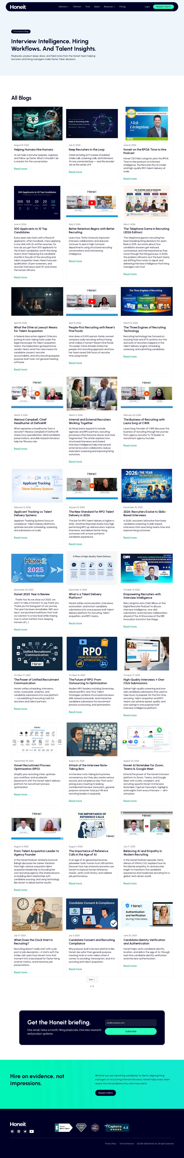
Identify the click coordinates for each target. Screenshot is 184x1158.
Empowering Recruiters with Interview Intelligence (142, 595)
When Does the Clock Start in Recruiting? (33, 941)
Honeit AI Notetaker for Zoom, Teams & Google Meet (144, 767)
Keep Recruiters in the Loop (87, 149)
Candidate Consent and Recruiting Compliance (92, 941)
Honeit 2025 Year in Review (32, 594)
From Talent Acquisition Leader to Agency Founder (36, 852)
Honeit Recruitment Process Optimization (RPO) (32, 767)
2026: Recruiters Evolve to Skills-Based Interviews (145, 513)
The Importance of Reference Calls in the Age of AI (88, 852)
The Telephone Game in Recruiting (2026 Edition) (146, 230)
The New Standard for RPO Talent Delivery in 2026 (91, 513)
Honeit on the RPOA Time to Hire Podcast (145, 151)
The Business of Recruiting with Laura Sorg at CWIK (144, 421)
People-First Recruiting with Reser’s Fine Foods (92, 329)
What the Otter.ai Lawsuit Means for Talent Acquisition (35, 329)
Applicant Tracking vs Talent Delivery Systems (33, 513)
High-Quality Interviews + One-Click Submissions (144, 681)
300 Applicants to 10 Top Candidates (30, 230)
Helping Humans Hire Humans (33, 149)
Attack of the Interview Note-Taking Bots (88, 767)
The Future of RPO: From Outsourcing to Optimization (88, 681)
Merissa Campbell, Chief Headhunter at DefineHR (30, 421)
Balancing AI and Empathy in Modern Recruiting (143, 852)
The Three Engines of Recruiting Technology (145, 329)
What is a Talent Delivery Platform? (85, 595)
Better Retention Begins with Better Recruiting (91, 230)
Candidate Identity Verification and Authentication (144, 941)
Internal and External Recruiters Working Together (90, 421)
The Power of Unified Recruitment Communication (36, 681)
